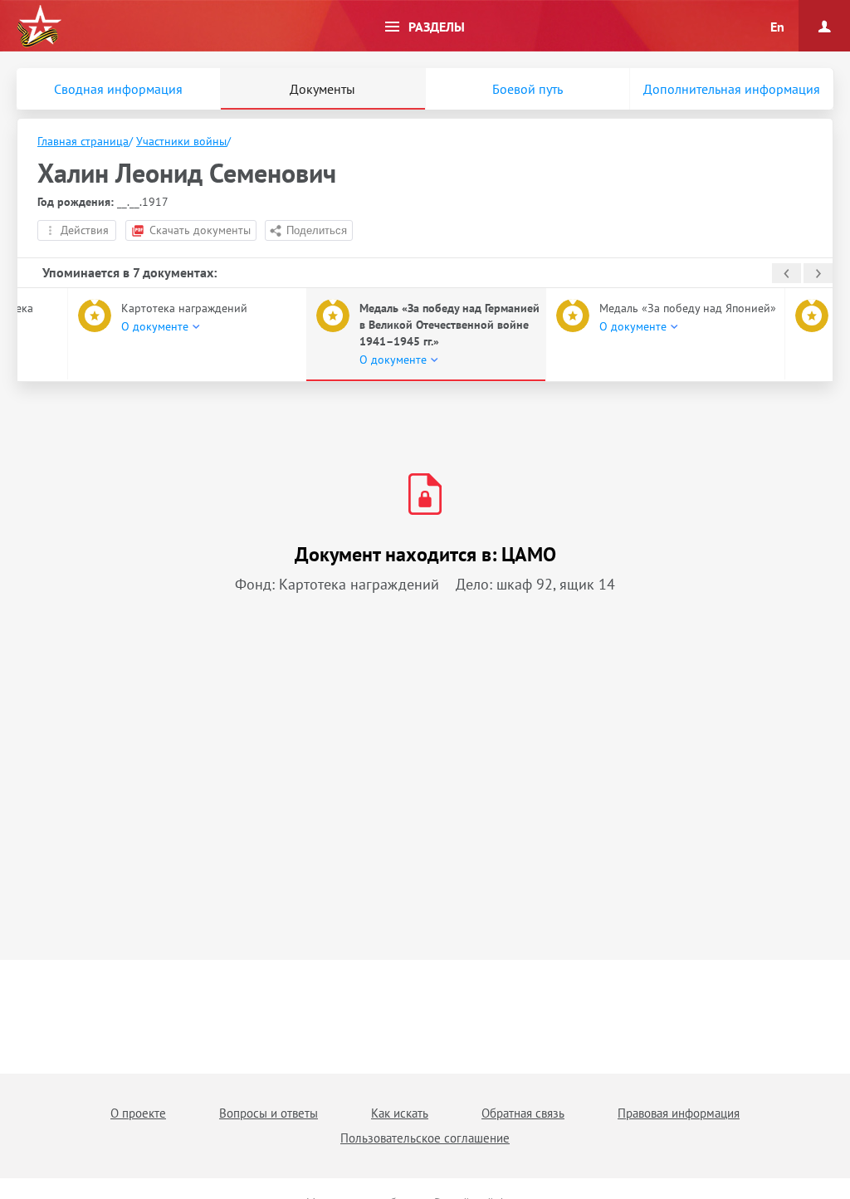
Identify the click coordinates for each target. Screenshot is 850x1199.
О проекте (138, 1113)
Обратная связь (522, 1113)
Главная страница (83, 141)
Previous (786, 273)
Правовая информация (679, 1113)
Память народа (39, 26)
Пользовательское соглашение (425, 1138)
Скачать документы (200, 230)
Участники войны (181, 141)
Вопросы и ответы (268, 1113)
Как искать (399, 1113)
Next (818, 273)
